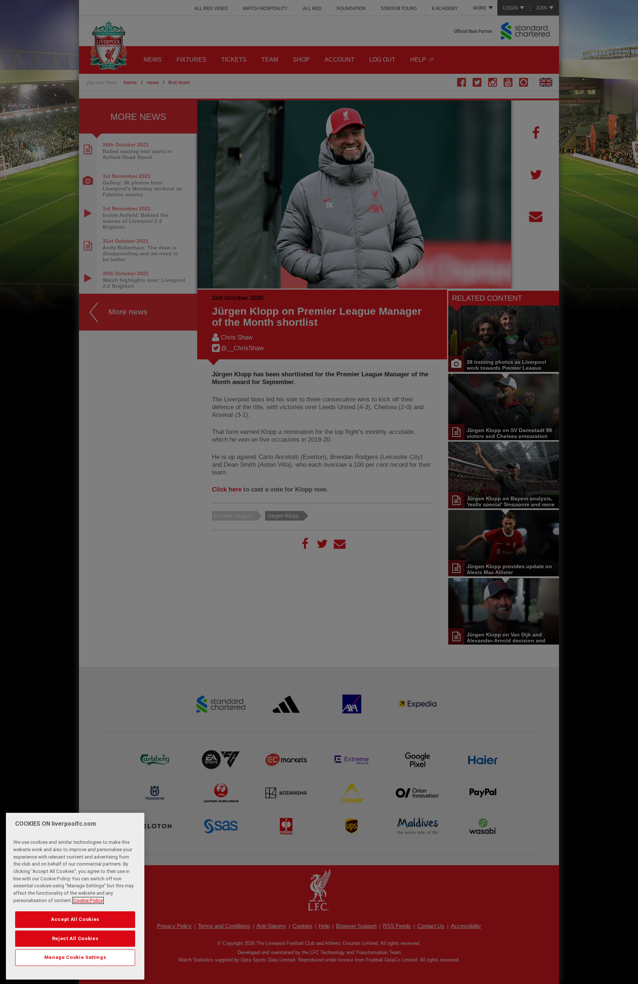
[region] (75, 896)
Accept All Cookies (75, 919)
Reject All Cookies (75, 938)
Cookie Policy (88, 900)
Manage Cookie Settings (75, 957)
